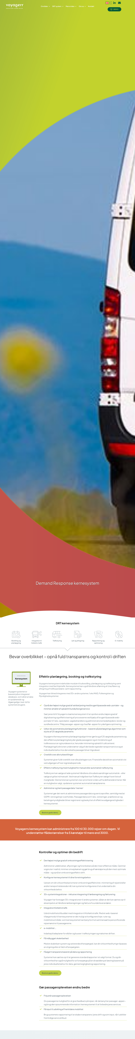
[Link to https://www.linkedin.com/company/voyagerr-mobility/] (114, 2)
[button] (108, 3)
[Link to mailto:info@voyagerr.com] (119, 2)
